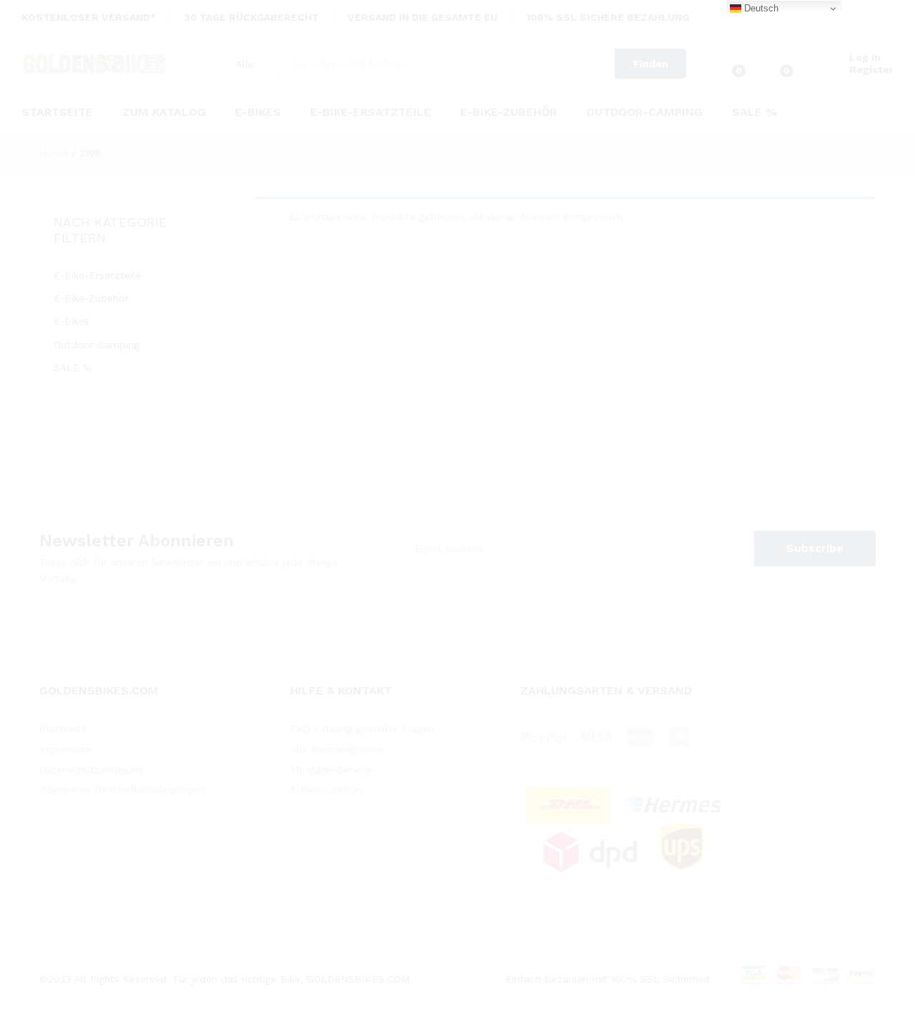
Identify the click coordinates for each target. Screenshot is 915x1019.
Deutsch (759, 8)
